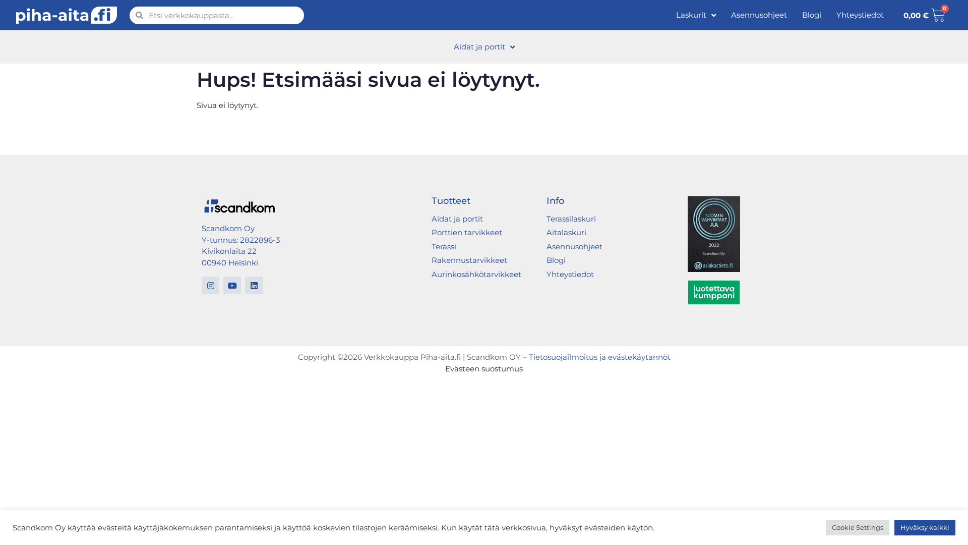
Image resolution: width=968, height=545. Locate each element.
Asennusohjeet (759, 15)
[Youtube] (232, 285)
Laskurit (691, 15)
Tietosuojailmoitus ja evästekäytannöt (600, 357)
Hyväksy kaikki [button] (924, 527)
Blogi (811, 15)
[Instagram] (210, 285)
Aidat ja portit (479, 46)
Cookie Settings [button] (857, 527)
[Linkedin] (254, 285)
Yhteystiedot (860, 15)
